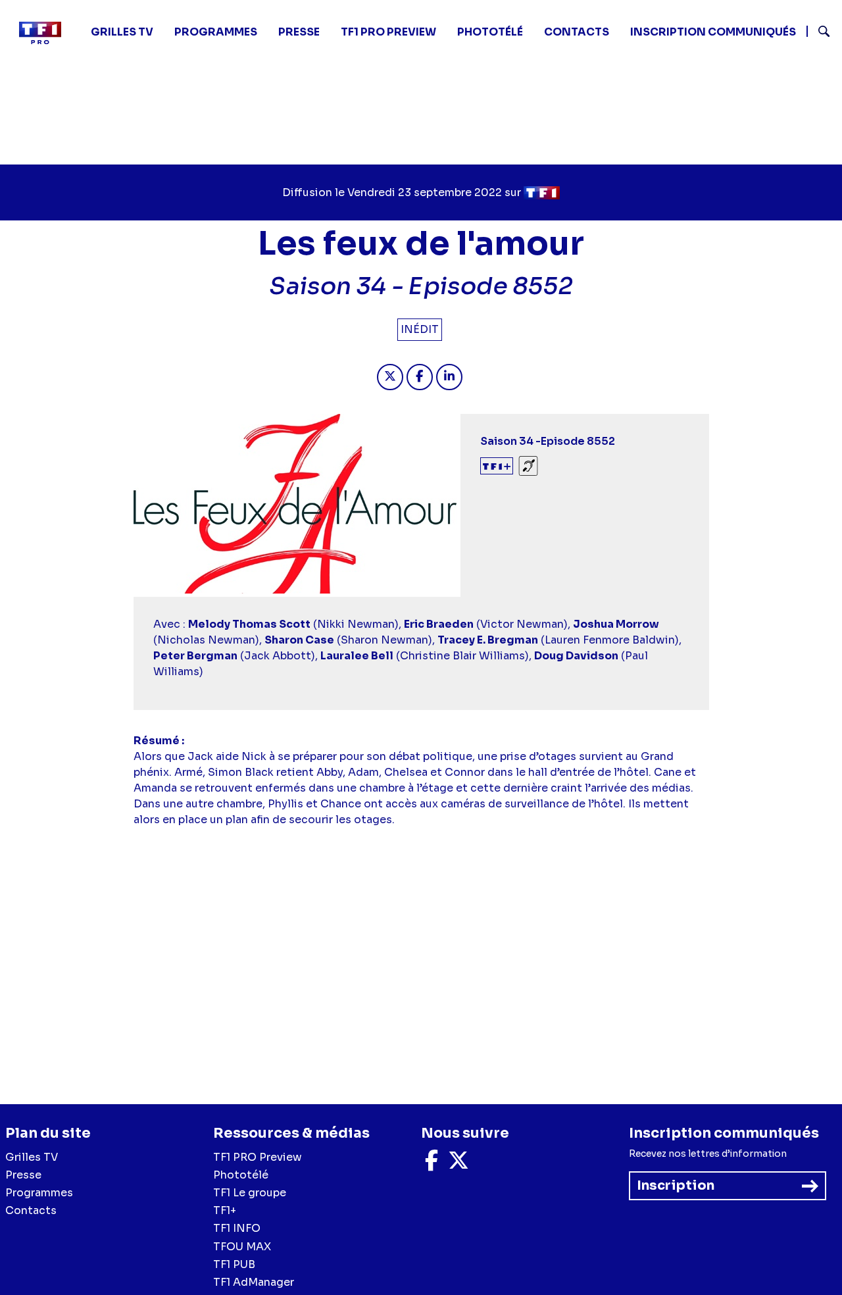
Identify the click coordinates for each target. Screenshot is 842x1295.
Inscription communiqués (713, 32)
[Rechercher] (818, 33)
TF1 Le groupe (249, 1193)
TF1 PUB (234, 1264)
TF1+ (224, 1210)
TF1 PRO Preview (257, 1157)
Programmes (39, 1193)
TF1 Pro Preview (388, 32)
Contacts (31, 1210)
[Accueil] (45, 33)
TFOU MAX (242, 1247)
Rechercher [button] (818, 31)
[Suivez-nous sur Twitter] (458, 1164)
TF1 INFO (236, 1228)
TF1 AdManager (253, 1282)
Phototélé (490, 32)
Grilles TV (122, 32)
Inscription (675, 1185)
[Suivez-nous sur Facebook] (431, 1164)
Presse (299, 32)
